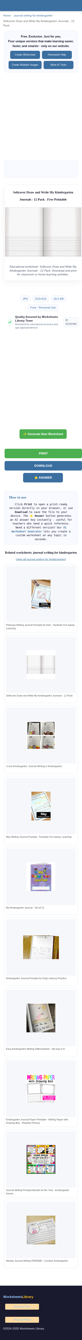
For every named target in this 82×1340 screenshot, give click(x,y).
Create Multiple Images (25, 64)
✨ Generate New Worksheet (43, 434)
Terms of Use (22, 1306)
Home (7, 15)
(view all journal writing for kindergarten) (41, 559)
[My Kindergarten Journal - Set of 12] (41, 876)
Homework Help (57, 54)
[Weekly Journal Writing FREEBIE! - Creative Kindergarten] (41, 1230)
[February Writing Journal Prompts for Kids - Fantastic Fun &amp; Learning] (41, 594)
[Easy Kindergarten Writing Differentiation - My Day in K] (41, 1018)
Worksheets (18, 1297)
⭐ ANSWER (43, 477)
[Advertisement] (41, 116)
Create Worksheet (25, 54)
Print (43, 453)
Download (43, 465)
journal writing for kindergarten (33, 15)
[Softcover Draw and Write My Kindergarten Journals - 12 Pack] (41, 664)
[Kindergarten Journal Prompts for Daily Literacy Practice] (41, 947)
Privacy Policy (22, 1319)
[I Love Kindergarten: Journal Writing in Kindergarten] (41, 735)
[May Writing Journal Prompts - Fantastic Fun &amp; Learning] (41, 806)
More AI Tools (58, 64)
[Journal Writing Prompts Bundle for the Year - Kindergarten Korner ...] (41, 1159)
